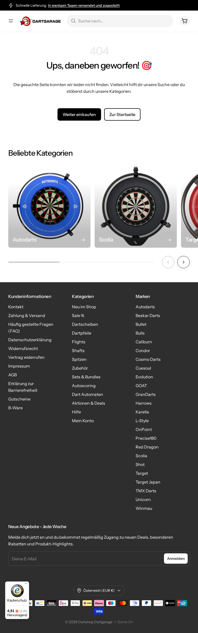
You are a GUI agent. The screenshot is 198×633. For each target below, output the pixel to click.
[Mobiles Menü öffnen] (11, 21)
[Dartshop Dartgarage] (40, 21)
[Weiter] (183, 262)
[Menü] (26, 584)
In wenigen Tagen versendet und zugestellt (84, 5)
